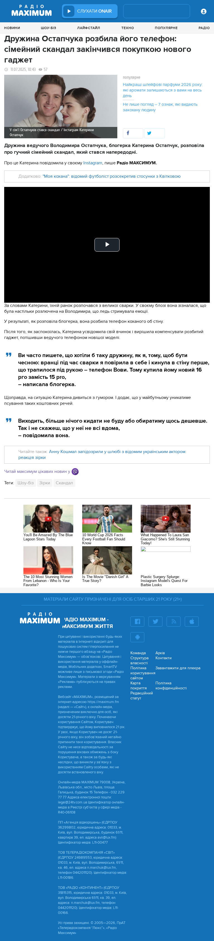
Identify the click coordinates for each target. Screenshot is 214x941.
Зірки (44, 483)
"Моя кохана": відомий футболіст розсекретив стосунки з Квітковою (112, 176)
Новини (12, 28)
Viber (75, 471)
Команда (138, 653)
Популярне (166, 28)
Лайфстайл (88, 28)
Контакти (163, 658)
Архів (160, 653)
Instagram (92, 163)
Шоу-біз (48, 28)
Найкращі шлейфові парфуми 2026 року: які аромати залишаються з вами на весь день (162, 90)
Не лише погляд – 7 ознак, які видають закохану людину (160, 107)
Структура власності (139, 660)
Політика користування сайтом (142, 673)
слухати (94, 11)
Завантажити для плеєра (177, 668)
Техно (127, 28)
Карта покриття (138, 685)
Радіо (204, 28)
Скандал (64, 483)
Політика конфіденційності (171, 685)
